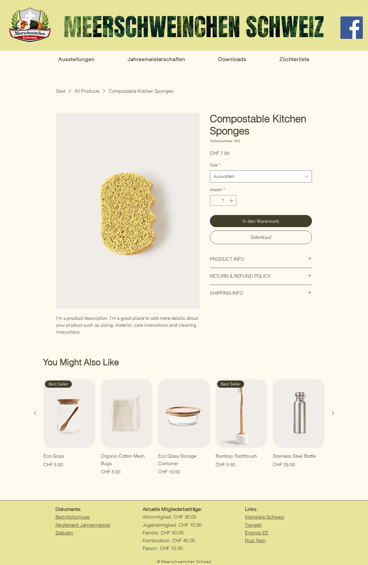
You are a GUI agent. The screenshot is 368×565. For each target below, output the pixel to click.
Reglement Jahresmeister (83, 525)
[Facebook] (351, 27)
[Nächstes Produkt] (332, 413)
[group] (184, 427)
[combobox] (261, 176)
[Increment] (231, 200)
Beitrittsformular (72, 517)
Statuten (64, 533)
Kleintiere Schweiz (264, 517)
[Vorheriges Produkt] (35, 413)
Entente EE (256, 533)
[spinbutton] (223, 200)
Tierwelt (253, 525)
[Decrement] (214, 200)
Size (215, 165)
